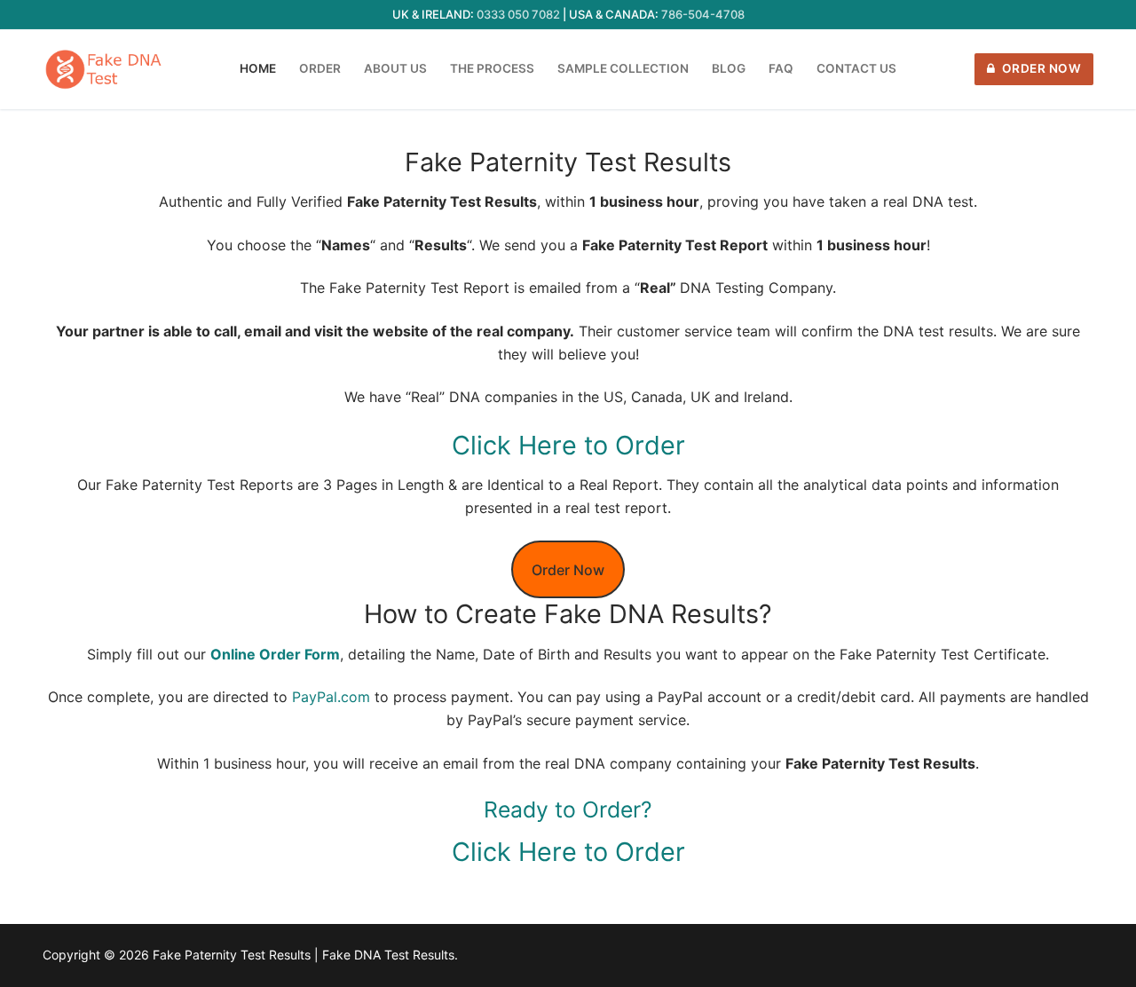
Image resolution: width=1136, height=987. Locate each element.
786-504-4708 (703, 14)
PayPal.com (331, 697)
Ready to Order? (568, 809)
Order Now (1039, 68)
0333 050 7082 (518, 14)
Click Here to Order (568, 445)
